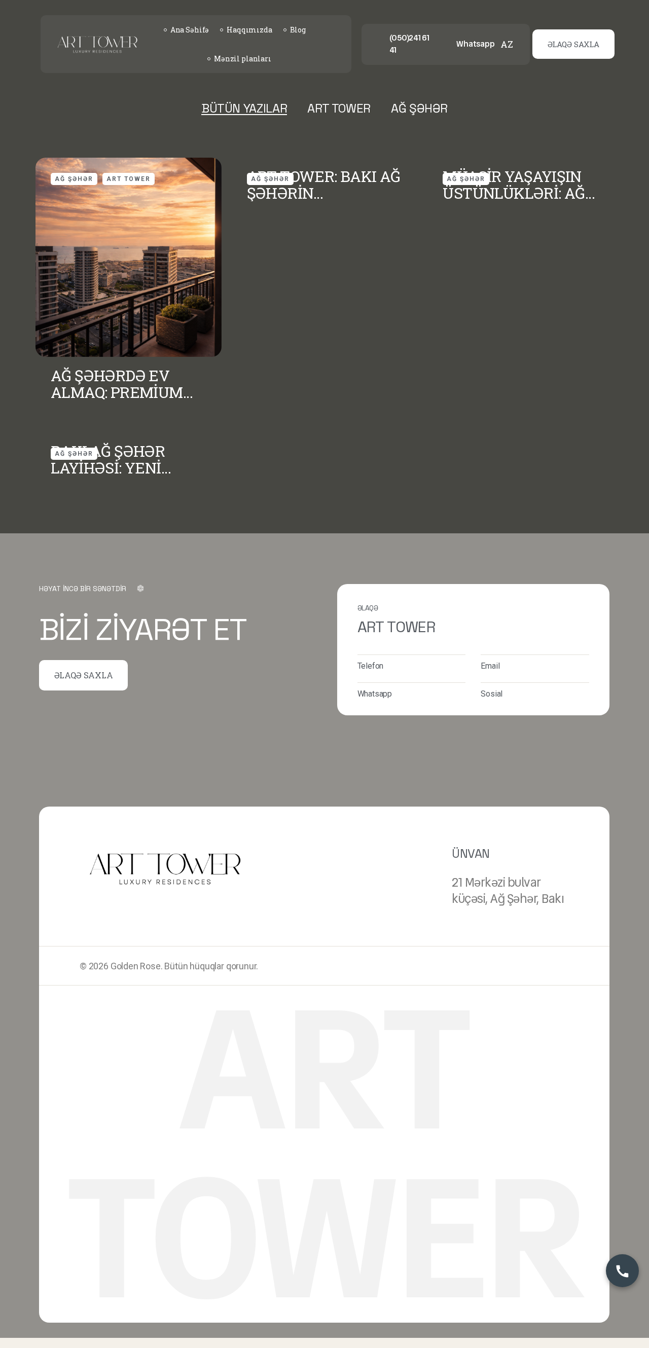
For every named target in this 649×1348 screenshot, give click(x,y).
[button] (573, 44)
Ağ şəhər (74, 179)
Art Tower (128, 179)
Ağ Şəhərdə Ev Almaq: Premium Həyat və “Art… (117, 383)
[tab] (244, 108)
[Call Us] (622, 1270)
